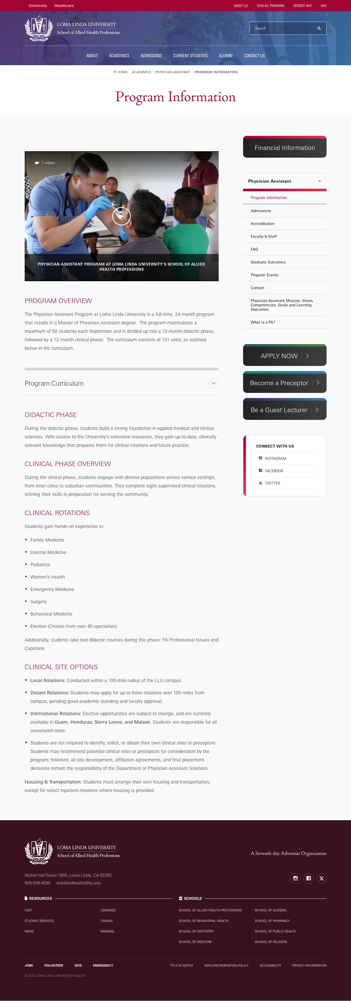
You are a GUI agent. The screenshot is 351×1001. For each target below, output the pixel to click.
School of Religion (271, 942)
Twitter (272, 483)
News (29, 931)
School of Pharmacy (272, 921)
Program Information (269, 197)
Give (323, 6)
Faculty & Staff (264, 236)
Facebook (274, 471)
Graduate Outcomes (268, 262)
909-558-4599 (37, 882)
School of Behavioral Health (204, 921)
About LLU (240, 6)
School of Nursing (271, 910)
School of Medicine (195, 942)
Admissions (151, 55)
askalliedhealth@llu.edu (79, 882)
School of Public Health (275, 931)
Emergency (103, 965)
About (92, 55)
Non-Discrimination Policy (226, 965)
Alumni (226, 55)
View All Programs (270, 6)
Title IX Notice (181, 965)
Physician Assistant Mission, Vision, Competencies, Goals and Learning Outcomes (282, 304)
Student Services (39, 921)
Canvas (106, 921)
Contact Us (254, 55)
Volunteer (53, 965)
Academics (119, 55)
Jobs (29, 965)
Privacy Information (309, 965)
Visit (28, 910)
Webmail (107, 931)
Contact (258, 288)
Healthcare (64, 5)
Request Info (302, 6)
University (38, 5)
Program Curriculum (54, 383)
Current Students (190, 55)
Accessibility (270, 965)
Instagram (275, 458)
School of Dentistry (196, 931)
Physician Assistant (269, 181)
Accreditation (262, 223)
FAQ (254, 249)
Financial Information (285, 148)
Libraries (108, 910)
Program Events (265, 275)
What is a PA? (263, 322)
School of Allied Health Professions (210, 910)
